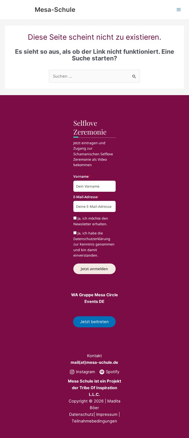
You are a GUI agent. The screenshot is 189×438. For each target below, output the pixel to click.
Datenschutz (81, 414)
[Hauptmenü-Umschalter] (178, 9)
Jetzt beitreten (94, 321)
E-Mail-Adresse (86, 196)
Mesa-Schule (55, 9)
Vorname (82, 176)
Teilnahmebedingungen (94, 421)
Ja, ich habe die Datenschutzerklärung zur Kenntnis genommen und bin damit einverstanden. (93, 244)
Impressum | (108, 414)
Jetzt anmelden (94, 268)
